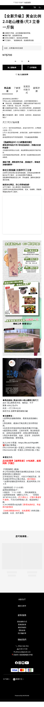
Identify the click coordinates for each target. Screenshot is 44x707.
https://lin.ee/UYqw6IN (28, 442)
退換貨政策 (22, 624)
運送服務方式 (22, 622)
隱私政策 (22, 630)
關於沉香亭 (22, 606)
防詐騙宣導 (22, 633)
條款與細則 (22, 627)
